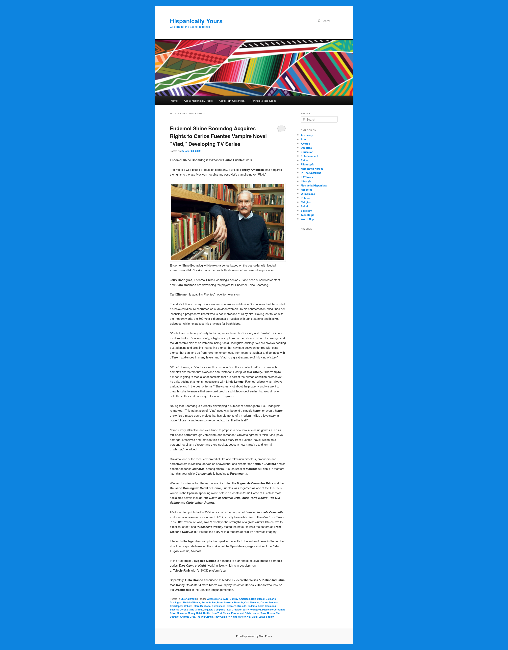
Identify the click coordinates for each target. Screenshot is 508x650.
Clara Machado (202, 606)
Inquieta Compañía (214, 609)
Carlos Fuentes (269, 602)
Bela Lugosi (258, 599)
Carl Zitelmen (251, 602)
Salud (304, 206)
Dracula (241, 606)
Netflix (207, 613)
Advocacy (307, 135)
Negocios (306, 189)
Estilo (304, 160)
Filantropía (307, 164)
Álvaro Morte (214, 599)
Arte (303, 139)
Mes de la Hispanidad (314, 185)
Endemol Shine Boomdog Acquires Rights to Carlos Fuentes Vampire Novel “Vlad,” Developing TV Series (218, 136)
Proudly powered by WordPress (254, 636)
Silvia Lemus (252, 613)
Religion (306, 202)
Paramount (237, 613)
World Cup (307, 219)
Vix (249, 616)
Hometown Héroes (312, 168)
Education (307, 152)
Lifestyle (306, 181)
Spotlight (306, 210)
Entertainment (189, 599)
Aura (226, 599)
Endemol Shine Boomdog (261, 606)
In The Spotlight (311, 173)
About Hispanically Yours (198, 100)
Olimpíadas (308, 194)
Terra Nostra (268, 613)
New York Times (221, 613)
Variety (242, 616)
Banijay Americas (240, 599)
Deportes (306, 148)
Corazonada (218, 606)
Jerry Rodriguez (252, 609)
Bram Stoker (208, 602)
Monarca (182, 613)
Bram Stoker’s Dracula (230, 602)
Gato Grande (196, 609)
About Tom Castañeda (231, 100)
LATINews (307, 177)
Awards (305, 143)
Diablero (231, 606)
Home (174, 100)
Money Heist (195, 613)
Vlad (254, 616)
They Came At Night (225, 616)
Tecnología (307, 215)
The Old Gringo (204, 616)
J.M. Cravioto (234, 609)
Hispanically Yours (196, 20)
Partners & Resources (263, 100)
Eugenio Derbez (179, 609)
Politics (305, 198)
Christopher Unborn (181, 606)
